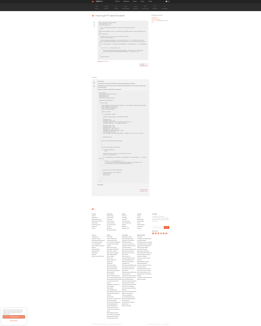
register (156, 20)
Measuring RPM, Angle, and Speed (114, 279)
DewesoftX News (141, 224)
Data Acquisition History (112, 240)
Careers (142, 1)
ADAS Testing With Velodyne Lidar (144, 252)
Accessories (94, 226)
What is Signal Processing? (112, 312)
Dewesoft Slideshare (166, 233)
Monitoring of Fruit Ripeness (128, 261)
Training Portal (95, 236)
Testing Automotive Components (129, 275)
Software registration (126, 222)
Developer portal (125, 228)
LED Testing (139, 236)
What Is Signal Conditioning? (113, 252)
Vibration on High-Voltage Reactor (129, 281)
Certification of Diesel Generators (129, 284)
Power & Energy (110, 221)
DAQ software (95, 222)
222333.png (105, 61)
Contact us (124, 215)
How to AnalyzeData (96, 243)
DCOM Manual (154, 17)
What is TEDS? (110, 258)
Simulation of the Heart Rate (128, 240)
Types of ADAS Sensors (112, 289)
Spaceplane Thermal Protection (129, 245)
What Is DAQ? (110, 236)
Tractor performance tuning (128, 243)
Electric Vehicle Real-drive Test (143, 272)
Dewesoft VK (163, 233)
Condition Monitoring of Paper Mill (144, 243)
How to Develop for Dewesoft (98, 245)
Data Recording (110, 215)
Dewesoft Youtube (161, 233)
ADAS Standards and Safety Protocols (113, 294)
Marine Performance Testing (128, 252)
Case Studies (94, 252)
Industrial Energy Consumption (143, 254)
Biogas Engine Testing (126, 236)
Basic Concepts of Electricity (98, 256)
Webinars (94, 247)
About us (139, 215)
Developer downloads (156, 19)
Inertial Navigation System (112, 318)
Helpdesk (124, 224)
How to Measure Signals (97, 242)
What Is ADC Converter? (112, 251)
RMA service (124, 226)
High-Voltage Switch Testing (128, 282)
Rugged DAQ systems (96, 219)
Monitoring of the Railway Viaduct (129, 291)
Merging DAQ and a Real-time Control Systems (113, 285)
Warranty (139, 228)
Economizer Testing (141, 266)
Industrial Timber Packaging (128, 286)
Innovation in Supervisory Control (144, 265)
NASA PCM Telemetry (126, 242)
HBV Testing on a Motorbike (143, 251)
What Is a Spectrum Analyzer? (113, 270)
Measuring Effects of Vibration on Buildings (144, 274)
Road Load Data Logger (142, 249)
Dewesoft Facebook (153, 233)
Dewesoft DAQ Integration (127, 279)
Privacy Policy (157, 324)
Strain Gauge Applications (112, 304)
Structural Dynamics (111, 224)
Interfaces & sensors (96, 224)
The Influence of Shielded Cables (144, 238)
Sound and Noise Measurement (113, 302)
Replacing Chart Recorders (112, 316)
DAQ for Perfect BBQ (126, 305)
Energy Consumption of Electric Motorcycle (144, 259)
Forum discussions (126, 221)
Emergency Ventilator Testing (128, 258)
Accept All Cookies (13, 316)
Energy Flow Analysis (141, 240)
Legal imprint (150, 324)
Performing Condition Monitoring (114, 277)
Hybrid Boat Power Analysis (128, 251)
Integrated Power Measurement (144, 245)
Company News (140, 221)
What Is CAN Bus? (110, 273)
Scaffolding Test (125, 263)
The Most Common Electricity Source (113, 310)
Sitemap (119, 324)
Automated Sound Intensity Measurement (128, 269)
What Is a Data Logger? (112, 247)
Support (135, 1)
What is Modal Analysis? (112, 268)
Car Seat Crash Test (126, 273)
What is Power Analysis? (112, 266)
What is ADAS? (110, 288)
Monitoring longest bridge (127, 238)
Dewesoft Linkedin (158, 233)
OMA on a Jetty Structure (127, 293)
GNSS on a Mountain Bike (142, 247)
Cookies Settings (14, 320)
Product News (140, 226)
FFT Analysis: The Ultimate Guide (114, 298)
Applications (126, 1)
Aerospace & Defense (111, 230)
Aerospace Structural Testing (128, 266)
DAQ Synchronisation (111, 265)
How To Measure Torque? (112, 307)
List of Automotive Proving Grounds (112, 281)
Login (152, 20)
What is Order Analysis (111, 300)
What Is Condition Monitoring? (113, 275)
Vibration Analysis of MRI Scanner (129, 272)
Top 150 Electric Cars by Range (113, 314)
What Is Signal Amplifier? (112, 254)
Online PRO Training (96, 238)
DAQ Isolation (110, 263)
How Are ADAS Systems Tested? (114, 291)
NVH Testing (109, 219)
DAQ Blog (94, 254)
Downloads (124, 219)
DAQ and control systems (97, 221)
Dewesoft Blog (140, 219)
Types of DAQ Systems (112, 238)
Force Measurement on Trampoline (144, 242)
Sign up (166, 227)
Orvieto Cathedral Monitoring (128, 296)
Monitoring (109, 228)
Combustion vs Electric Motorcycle (144, 277)
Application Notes (95, 251)
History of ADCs (110, 296)
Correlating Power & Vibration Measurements (128, 303)
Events (138, 222)
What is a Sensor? (111, 256)
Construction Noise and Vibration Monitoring (129, 289)
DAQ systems (95, 217)
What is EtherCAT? (111, 272)
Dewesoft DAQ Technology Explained (112, 244)
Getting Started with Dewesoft (98, 240)
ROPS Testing (125, 254)
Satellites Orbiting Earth (112, 305)
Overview (94, 215)
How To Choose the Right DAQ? (113, 242)
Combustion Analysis (126, 247)
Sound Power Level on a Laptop (144, 270)
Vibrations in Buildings (142, 256)
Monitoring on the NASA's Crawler (129, 265)
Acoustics (109, 226)
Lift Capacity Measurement (128, 259)
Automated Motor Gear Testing (144, 268)
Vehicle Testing (110, 217)
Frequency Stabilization (127, 295)
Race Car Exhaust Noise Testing (129, 277)
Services (93, 228)
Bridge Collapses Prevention (143, 261)
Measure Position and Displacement (111, 260)
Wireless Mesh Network (142, 263)
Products (117, 1)
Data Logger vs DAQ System (113, 249)
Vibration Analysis (111, 222)
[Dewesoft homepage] (97, 1)
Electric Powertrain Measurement (129, 249)
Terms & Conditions (165, 324)
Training (150, 1)
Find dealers (124, 217)
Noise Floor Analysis (141, 279)
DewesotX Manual (96, 249)
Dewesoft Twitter (156, 233)
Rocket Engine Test (126, 256)
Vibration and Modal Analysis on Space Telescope (129, 299)
